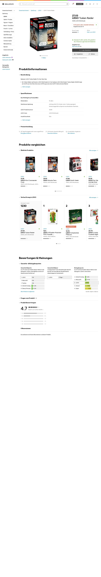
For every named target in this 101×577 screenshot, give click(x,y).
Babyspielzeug (7, 44)
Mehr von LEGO (91, 31)
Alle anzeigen (92, 150)
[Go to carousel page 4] (58, 191)
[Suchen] (20, 4)
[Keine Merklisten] (93, 4)
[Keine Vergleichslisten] (90, 4)
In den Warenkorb (86, 50)
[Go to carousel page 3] (57, 191)
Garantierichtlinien (52, 133)
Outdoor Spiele (8, 40)
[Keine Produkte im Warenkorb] (97, 4)
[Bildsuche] (67, 4)
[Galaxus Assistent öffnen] (86, 4)
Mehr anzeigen (26, 87)
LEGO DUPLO (6, 69)
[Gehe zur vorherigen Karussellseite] (21, 171)
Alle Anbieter (71, 133)
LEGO (5, 16)
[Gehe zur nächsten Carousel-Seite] (95, 171)
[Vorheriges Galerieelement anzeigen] (18, 33)
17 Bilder (44, 58)
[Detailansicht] (33, 283)
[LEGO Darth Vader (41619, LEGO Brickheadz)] (75, 171)
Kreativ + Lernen (8, 28)
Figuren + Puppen (8, 22)
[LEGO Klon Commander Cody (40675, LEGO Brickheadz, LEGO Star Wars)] (30, 171)
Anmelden (79, 4)
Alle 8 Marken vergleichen (27, 291)
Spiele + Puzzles (8, 19)
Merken (93, 54)
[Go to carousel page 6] (61, 191)
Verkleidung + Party (9, 31)
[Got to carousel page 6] (46, 55)
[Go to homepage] (7, 4)
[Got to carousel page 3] (42, 55)
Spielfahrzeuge (8, 34)
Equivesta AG (75, 46)
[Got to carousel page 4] (43, 55)
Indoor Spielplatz (8, 37)
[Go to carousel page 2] (56, 191)
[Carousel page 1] (40, 55)
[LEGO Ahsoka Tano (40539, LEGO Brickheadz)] (53, 171)
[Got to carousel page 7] (47, 55)
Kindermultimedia (8, 50)
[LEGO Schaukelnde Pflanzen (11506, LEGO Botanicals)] (75, 221)
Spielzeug (5, 13)
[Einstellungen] (73, 4)
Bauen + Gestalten (9, 25)
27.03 (75, 15)
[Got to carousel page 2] (41, 55)
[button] (96, 25)
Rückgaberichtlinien (26, 133)
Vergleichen (79, 54)
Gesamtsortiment (7, 10)
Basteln (6, 47)
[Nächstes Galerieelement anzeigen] (68, 33)
